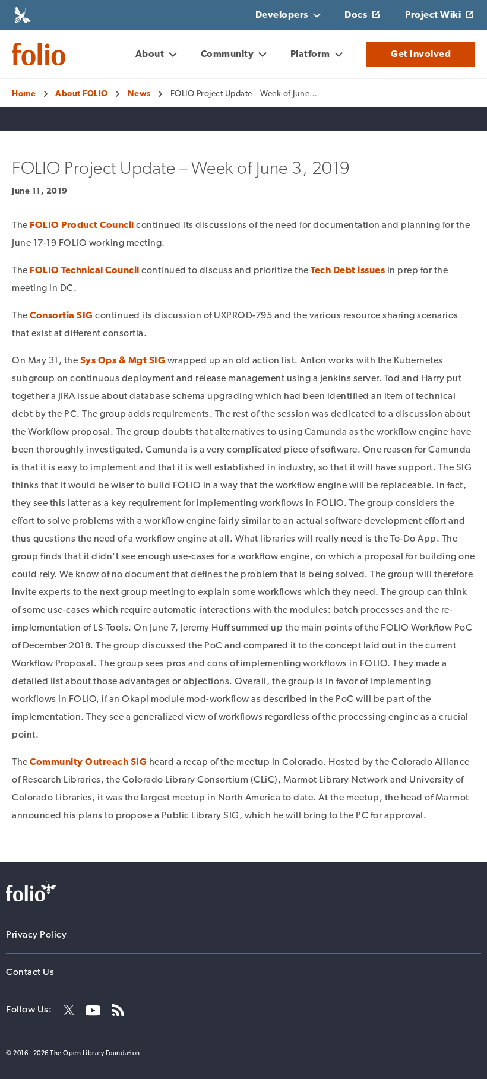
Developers (281, 14)
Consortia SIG (61, 315)
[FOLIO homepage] (38, 54)
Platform (310, 53)
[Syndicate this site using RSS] (113, 1009)
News (139, 93)
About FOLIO (81, 93)
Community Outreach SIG (88, 761)
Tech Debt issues (348, 270)
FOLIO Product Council (82, 224)
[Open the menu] (77, 56)
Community (227, 53)
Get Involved (421, 53)
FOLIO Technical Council (85, 270)
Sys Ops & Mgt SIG (123, 360)
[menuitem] (156, 54)
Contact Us (30, 971)
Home (24, 93)
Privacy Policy (36, 934)
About (150, 53)
